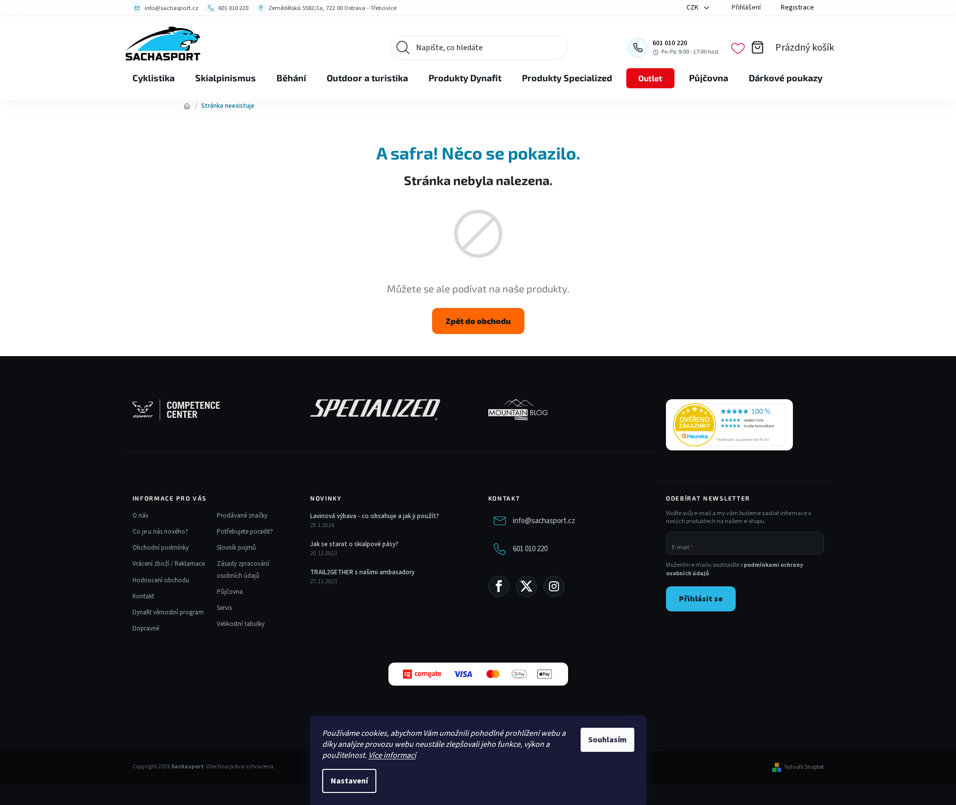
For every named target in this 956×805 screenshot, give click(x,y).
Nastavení (349, 780)
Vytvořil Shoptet (804, 767)
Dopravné (145, 628)
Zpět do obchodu (478, 321)
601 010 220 (530, 549)
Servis (224, 607)
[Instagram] (554, 586)
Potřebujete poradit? (245, 531)
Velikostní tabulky (240, 623)
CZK (693, 8)
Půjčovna (230, 591)
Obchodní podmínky (160, 547)
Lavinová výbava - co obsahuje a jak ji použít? (374, 516)
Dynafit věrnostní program (168, 612)
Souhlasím (607, 739)
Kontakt (143, 596)
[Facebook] (498, 586)
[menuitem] (153, 78)
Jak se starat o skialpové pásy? (354, 544)
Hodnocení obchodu (160, 580)
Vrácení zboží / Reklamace (168, 563)
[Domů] (187, 105)
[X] (526, 586)
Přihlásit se (701, 598)
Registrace (797, 8)
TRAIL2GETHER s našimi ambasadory (362, 572)
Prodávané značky (242, 515)
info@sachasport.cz (544, 521)
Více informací (392, 755)
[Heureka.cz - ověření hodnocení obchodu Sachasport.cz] (729, 424)
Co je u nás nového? (160, 531)
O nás (140, 515)
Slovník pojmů (236, 547)
